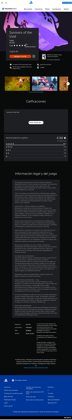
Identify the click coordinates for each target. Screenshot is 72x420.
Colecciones (38, 9)
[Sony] (67, 419)
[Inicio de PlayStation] (31, 2)
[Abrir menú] (2, 3)
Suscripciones (56, 9)
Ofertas (47, 9)
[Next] (68, 83)
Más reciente (28, 9)
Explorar (66, 9)
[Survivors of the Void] (17, 84)
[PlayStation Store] (10, 8)
